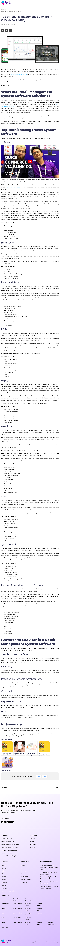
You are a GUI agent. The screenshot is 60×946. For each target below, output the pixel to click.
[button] (2, 30)
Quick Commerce (6, 11)
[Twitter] (5, 822)
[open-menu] (58, 3)
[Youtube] (8, 822)
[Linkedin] (13, 822)
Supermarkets (16, 11)
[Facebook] (2, 822)
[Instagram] (10, 822)
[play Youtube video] (30, 161)
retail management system (19, 74)
